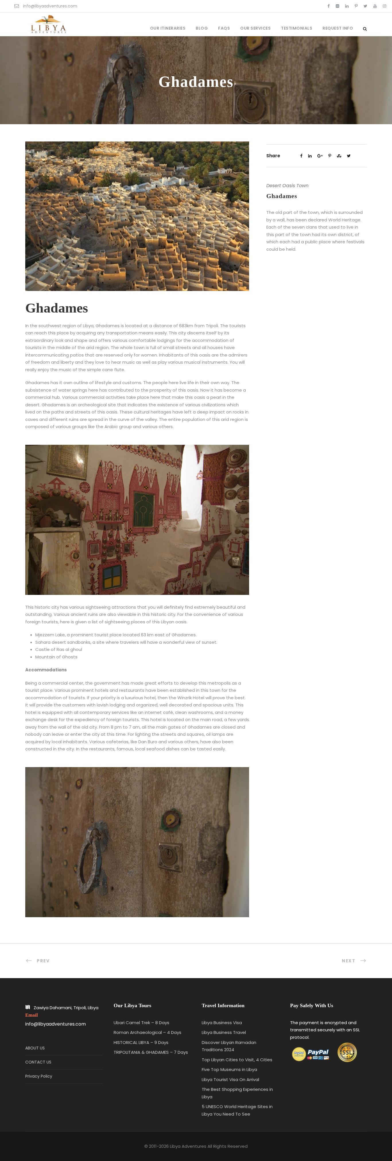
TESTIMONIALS (296, 28)
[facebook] (328, 6)
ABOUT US (35, 1048)
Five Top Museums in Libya (229, 1069)
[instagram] (384, 6)
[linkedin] (347, 6)
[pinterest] (356, 6)
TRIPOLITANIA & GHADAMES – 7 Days (151, 1052)
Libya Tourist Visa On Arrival (230, 1079)
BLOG (202, 28)
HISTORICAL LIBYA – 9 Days (141, 1042)
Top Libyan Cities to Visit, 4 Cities (237, 1060)
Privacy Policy (38, 1076)
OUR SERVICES (255, 28)
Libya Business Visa (222, 1023)
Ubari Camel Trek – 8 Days (141, 1023)
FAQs (224, 28)
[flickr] (337, 6)
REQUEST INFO (338, 28)
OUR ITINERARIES (168, 28)
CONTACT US (38, 1062)
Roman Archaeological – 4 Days (147, 1032)
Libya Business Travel (224, 1032)
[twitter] (365, 6)
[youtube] (375, 6)
